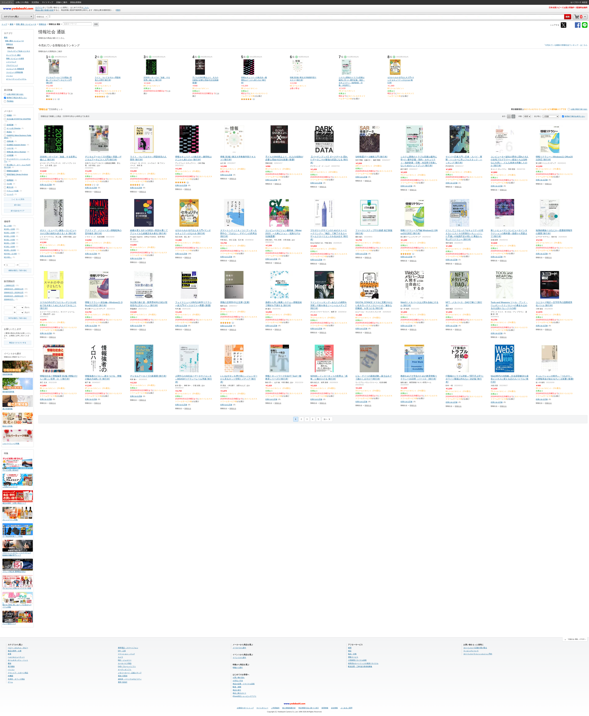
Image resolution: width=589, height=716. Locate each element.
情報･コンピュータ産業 (15, 58)
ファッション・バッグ (126, 654)
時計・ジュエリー (124, 660)
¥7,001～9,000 (9, 247)
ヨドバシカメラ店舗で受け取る (475, 648)
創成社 (9, 132)
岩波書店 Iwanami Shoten (16, 145)
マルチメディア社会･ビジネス (18, 51)
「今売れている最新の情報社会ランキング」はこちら (565, 45)
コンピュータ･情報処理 (15, 69)
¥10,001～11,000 (10, 254)
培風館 (9, 115)
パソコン (9, 76)
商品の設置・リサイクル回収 (244, 684)
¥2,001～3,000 (9, 229)
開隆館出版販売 (13, 171)
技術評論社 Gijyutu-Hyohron (17, 174)
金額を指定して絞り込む (17, 270)
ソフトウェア (11, 62)
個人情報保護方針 (289, 708)
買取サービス (353, 657)
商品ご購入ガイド (239, 693)
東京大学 (10, 187)
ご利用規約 (275, 708)
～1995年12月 (9, 285)
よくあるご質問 (346, 708)
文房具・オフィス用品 (16, 679)
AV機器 (10, 676)
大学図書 (10, 155)
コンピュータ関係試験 (14, 72)
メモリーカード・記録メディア (130, 673)
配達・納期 (237, 687)
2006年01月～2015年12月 (13, 292)
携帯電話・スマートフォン (128, 648)
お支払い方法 (238, 680)
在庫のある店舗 (46, 185)
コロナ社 (10, 148)
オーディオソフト (124, 669)
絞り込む (17, 205)
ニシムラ (10, 194)
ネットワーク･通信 (13, 55)
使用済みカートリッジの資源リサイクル (363, 663)
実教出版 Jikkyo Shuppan (16, 152)
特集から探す (238, 667)
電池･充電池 (122, 676)
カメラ (120, 657)
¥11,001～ (8, 257)
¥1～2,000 (8, 226)
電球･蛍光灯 (122, 682)
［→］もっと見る (17, 199)
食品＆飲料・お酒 (14, 651)
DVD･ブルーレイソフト (127, 666)
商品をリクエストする (17, 343)
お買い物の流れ (238, 677)
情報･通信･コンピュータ (14, 41)
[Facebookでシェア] (577, 27)
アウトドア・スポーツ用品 (18, 673)
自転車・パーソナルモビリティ (130, 679)
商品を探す (237, 690)
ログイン (39, 7)
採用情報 (324, 708)
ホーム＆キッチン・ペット (18, 660)
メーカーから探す (239, 648)
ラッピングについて (471, 651)
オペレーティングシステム (16, 79)
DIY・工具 (122, 651)
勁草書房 (10, 180)
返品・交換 (352, 654)
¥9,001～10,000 (10, 250)
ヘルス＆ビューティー (16, 657)
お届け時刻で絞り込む (579, 109)
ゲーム (10, 682)
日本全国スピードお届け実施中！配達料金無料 (568, 7)
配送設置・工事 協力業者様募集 (360, 666)
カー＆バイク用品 (124, 663)
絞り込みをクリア (17, 211)
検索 (96, 24)
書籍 (5, 37)
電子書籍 (11, 666)
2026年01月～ (9, 299)
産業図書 (10, 125)
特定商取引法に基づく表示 (308, 708)
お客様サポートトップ (245, 708)
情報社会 (52, 188)
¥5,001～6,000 (9, 240)
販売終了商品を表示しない (575, 116)
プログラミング (12, 65)
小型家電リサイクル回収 (357, 660)
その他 (9, 184)
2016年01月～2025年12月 (13, 296)
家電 (9, 654)
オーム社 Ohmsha (13, 128)
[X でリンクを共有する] (563, 27)
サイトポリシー (262, 708)
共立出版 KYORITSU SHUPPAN (19, 119)
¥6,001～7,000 (9, 243)
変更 (118, 10)
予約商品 (10, 101)
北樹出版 (10, 141)
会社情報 (334, 708)
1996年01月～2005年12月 (13, 289)
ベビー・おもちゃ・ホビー (18, 648)
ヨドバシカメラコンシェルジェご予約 (477, 654)
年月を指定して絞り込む (17, 318)
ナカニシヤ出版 (13, 191)
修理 (349, 648)
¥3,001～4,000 (9, 233)
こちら (86, 7)
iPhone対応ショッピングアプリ (244, 696)
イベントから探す (239, 657)
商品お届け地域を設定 (44, 10)
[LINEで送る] (584, 27)
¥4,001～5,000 (9, 236)
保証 (349, 651)
